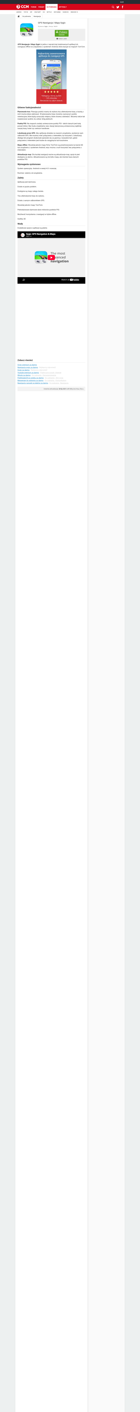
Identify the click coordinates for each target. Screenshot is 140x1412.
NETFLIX (49, 12)
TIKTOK (26, 12)
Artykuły (63, 7)
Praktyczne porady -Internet (50, 373)
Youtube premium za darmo (28, 373)
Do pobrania (52, 7)
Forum (33, 7)
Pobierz (63, 33)
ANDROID (18, 12)
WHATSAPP (37, 12)
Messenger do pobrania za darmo (30, 380)
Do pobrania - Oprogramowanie (44, 375)
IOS (44, 12)
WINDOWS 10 (74, 12)
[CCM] (22, 7)
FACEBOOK (65, 12)
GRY (31, 12)
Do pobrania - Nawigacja (58, 383)
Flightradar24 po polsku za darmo (31, 378)
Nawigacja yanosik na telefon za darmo (33, 383)
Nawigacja (37, 16)
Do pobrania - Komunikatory (55, 380)
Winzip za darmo (24, 375)
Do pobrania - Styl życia (54, 378)
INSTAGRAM (57, 12)
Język (122, 2)
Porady (41, 7)
